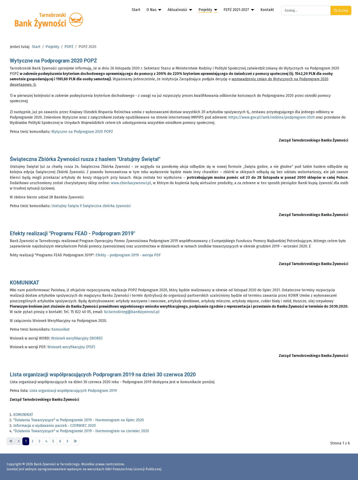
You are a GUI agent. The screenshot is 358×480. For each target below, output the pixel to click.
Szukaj (343, 10)
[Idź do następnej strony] (67, 441)
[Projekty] (214, 10)
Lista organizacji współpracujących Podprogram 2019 (73, 391)
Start (136, 10)
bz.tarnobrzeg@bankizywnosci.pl (132, 312)
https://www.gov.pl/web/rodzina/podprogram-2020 (271, 117)
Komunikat (60, 329)
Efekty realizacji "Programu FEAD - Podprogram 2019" (72, 233)
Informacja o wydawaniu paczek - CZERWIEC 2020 (54, 426)
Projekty (205, 10)
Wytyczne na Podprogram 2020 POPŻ (53, 61)
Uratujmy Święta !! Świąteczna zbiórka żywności (91, 206)
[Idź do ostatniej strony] (75, 441)
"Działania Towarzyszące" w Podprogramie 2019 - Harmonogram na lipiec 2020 (78, 420)
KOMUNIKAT (24, 283)
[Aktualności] (189, 10)
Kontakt (267, 10)
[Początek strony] (351, 472)
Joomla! (12, 469)
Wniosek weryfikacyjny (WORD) (76, 338)
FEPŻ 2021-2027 (236, 10)
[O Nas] (159, 10)
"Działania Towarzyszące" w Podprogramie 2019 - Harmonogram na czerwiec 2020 (81, 431)
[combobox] (306, 10)
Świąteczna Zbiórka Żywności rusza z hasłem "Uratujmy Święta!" (85, 159)
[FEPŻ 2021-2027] (251, 10)
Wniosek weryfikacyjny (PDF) (71, 347)
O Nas (151, 10)
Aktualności (177, 10)
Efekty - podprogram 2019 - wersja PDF (128, 255)
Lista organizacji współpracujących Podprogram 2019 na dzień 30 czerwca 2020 (103, 375)
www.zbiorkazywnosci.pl (131, 183)
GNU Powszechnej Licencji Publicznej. (133, 469)
